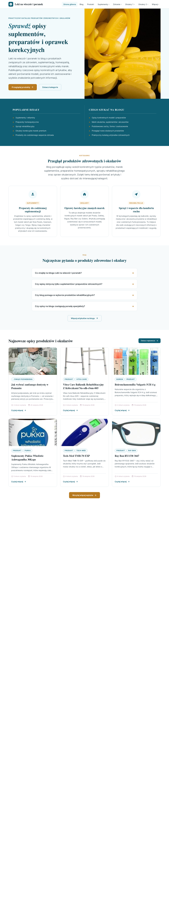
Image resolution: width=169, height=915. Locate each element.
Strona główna (69, 4)
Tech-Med (81, 450)
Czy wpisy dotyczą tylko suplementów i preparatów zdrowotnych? (68, 284)
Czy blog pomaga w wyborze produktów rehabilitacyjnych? (65, 295)
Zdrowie (116, 4)
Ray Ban (132, 450)
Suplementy (103, 4)
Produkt (90, 4)
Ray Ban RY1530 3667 (127, 456)
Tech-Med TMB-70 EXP (76, 456)
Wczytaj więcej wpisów (82, 495)
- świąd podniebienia (23, 379)
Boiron (119, 379)
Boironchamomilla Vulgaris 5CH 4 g (135, 384)
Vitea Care (81, 379)
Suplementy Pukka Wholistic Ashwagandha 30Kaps (27, 457)
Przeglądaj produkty (21, 87)
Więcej (155, 4)
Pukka (28, 450)
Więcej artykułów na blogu (83, 318)
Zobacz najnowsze (148, 341)
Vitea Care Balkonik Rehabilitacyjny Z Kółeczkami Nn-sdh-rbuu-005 (83, 386)
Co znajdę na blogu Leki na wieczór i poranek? (58, 273)
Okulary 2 (142, 4)
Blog (81, 4)
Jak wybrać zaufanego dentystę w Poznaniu (29, 386)
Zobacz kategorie (50, 87)
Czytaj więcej (17, 410)
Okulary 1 (129, 4)
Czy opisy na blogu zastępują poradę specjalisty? (60, 306)
